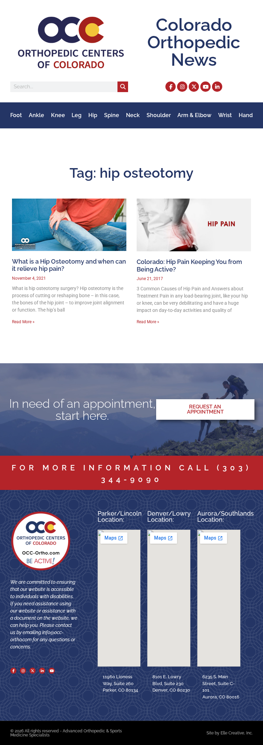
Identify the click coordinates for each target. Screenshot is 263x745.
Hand (246, 115)
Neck (133, 115)
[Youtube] (205, 86)
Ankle (36, 115)
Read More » (23, 321)
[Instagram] (182, 86)
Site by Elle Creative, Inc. (229, 733)
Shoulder (159, 115)
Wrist (225, 115)
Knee (58, 115)
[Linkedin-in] (217, 86)
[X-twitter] (194, 86)
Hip (92, 115)
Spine (111, 115)
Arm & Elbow (194, 115)
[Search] (122, 86)
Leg (77, 115)
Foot (16, 115)
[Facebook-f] (170, 86)
